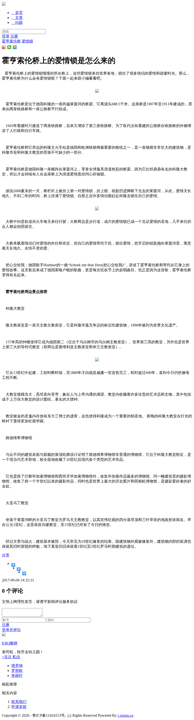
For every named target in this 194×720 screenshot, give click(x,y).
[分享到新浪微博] (4, 47)
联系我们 (18, 702)
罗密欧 (17, 671)
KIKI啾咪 (10, 643)
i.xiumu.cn (125, 715)
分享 (5, 555)
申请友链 (18, 707)
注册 (14, 36)
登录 (5, 36)
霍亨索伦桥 (11, 41)
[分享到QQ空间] (15, 47)
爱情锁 (27, 41)
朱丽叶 (17, 675)
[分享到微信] (9, 47)
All (69, 715)
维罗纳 (17, 666)
